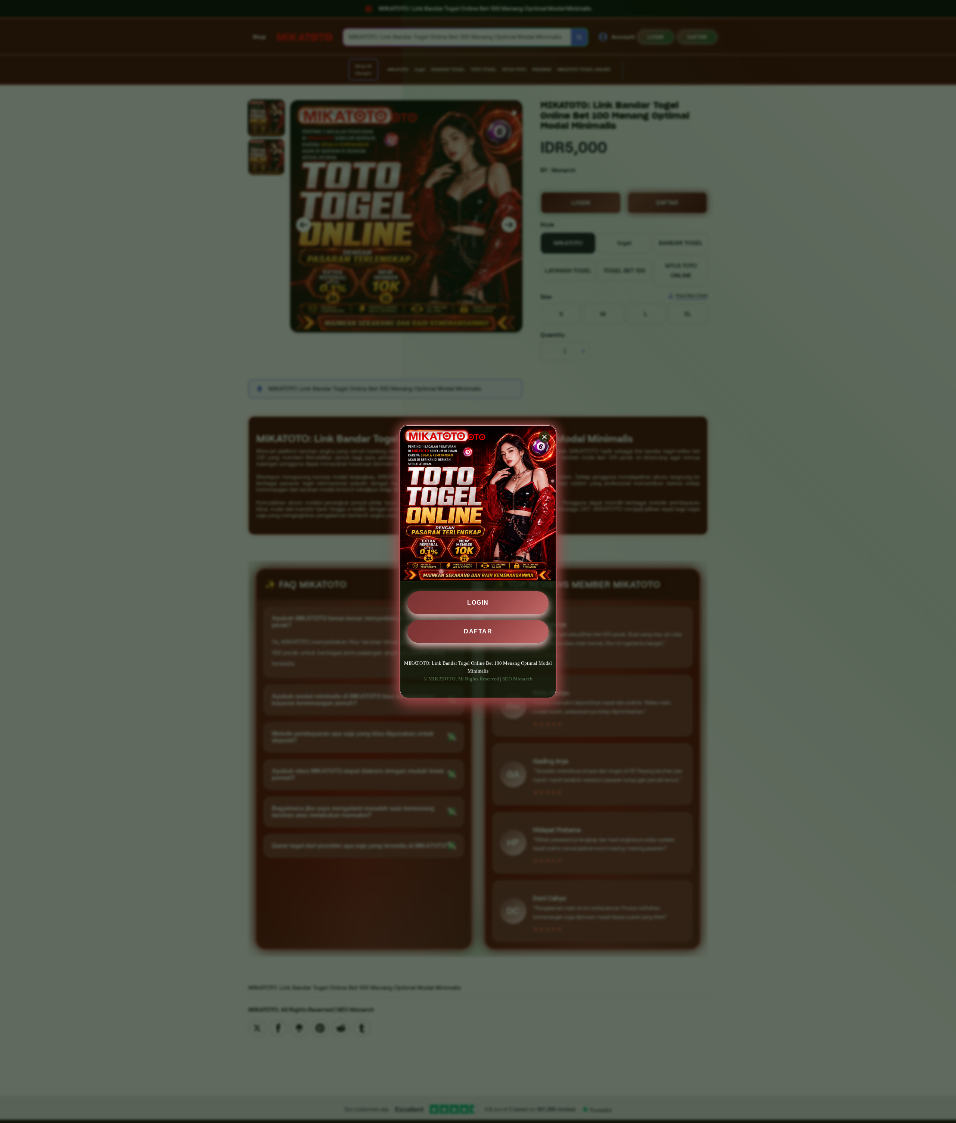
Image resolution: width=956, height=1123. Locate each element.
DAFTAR (478, 631)
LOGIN (478, 602)
